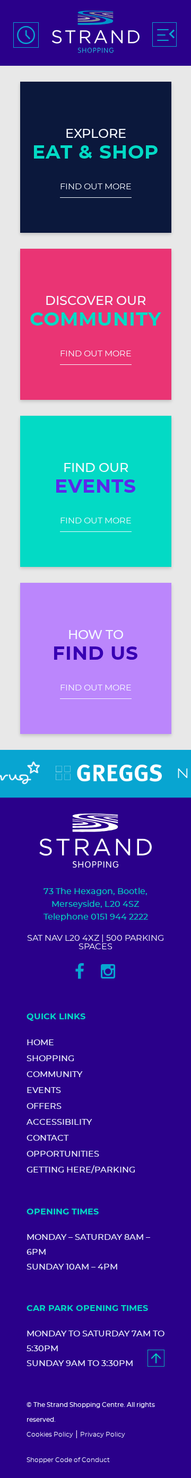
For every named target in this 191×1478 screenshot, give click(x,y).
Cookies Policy (50, 1434)
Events (44, 1090)
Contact (47, 1138)
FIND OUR (95, 468)
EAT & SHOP (95, 152)
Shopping (50, 1058)
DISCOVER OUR (95, 301)
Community (54, 1074)
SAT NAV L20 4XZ (63, 938)
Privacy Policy (102, 1434)
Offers (44, 1106)
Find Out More (96, 186)
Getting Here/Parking (81, 1170)
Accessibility (59, 1122)
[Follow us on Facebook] (79, 971)
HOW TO (96, 635)
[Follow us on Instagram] (108, 971)
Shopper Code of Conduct (68, 1460)
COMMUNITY (95, 319)
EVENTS (95, 486)
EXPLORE (95, 134)
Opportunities (63, 1154)
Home (40, 1042)
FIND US (96, 654)
